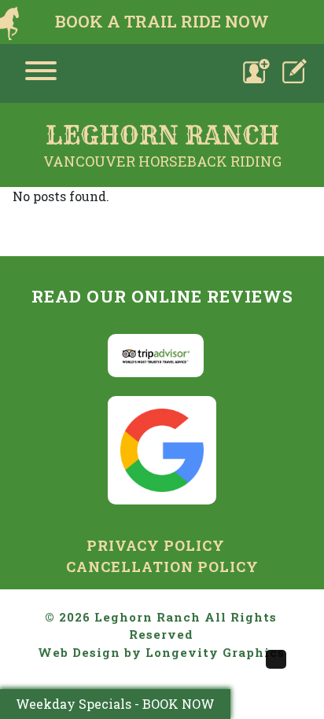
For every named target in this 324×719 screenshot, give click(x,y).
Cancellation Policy (162, 566)
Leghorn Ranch (147, 617)
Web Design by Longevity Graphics (161, 652)
